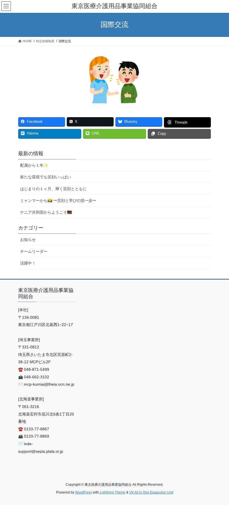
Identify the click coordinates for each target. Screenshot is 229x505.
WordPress (83, 492)
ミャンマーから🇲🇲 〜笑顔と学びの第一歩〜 (58, 200)
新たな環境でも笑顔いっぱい (45, 177)
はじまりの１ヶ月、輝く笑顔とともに (53, 189)
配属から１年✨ (34, 165)
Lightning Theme (112, 492)
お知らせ (28, 239)
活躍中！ (28, 263)
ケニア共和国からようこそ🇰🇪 (46, 212)
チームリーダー (33, 251)
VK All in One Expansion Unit (151, 492)
